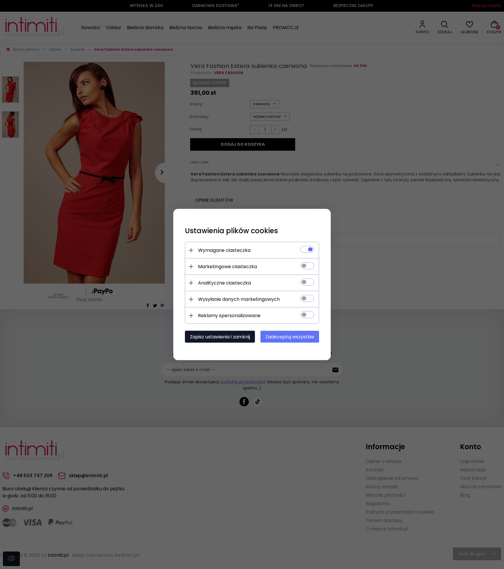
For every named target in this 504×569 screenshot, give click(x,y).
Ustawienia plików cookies (231, 230)
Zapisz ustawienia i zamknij (220, 336)
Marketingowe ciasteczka (227, 266)
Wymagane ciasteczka (224, 250)
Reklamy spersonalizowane (229, 315)
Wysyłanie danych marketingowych (239, 299)
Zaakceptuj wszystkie (289, 336)
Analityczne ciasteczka (224, 283)
